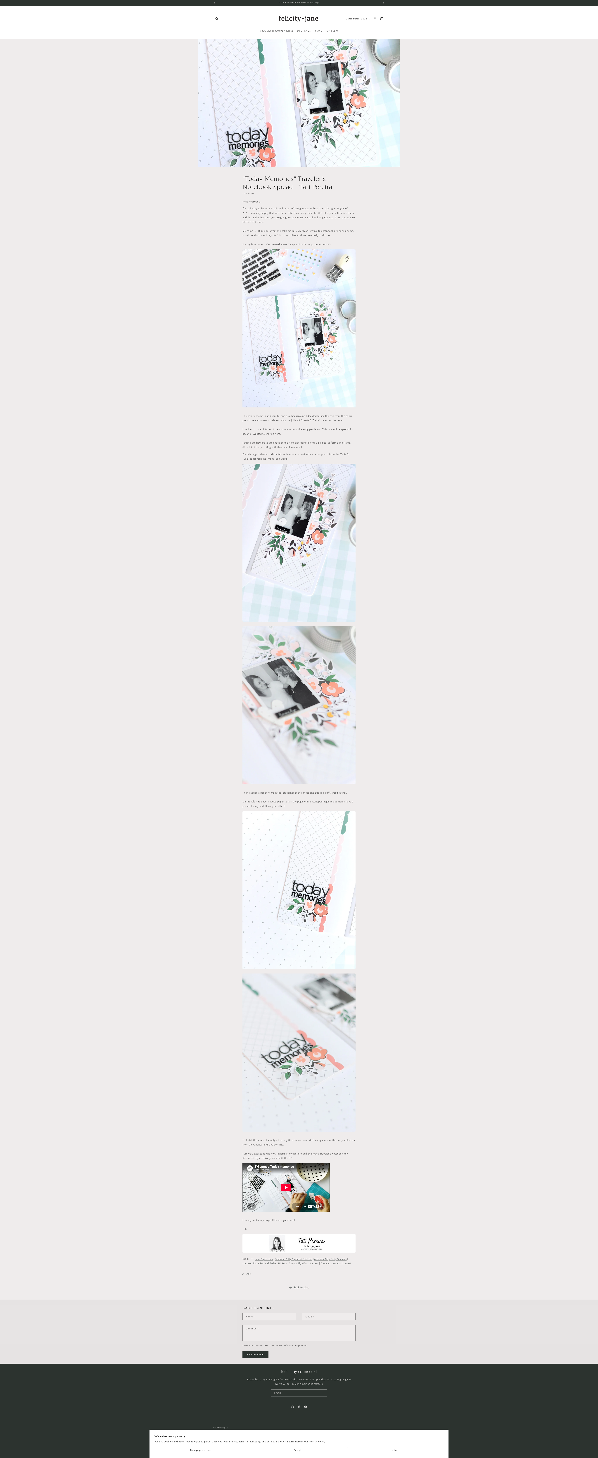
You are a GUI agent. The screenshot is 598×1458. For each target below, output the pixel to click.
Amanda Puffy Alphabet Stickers (293, 1259)
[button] (216, 18)
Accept (297, 1450)
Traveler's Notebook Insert (336, 1263)
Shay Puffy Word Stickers (303, 1263)
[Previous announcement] (214, 3)
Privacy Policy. (317, 1441)
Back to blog (301, 1287)
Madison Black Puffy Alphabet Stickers (264, 1263)
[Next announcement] (383, 3)
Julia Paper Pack (264, 1259)
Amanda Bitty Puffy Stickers (330, 1259)
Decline (394, 1450)
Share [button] (249, 1274)
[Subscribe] (323, 1393)
